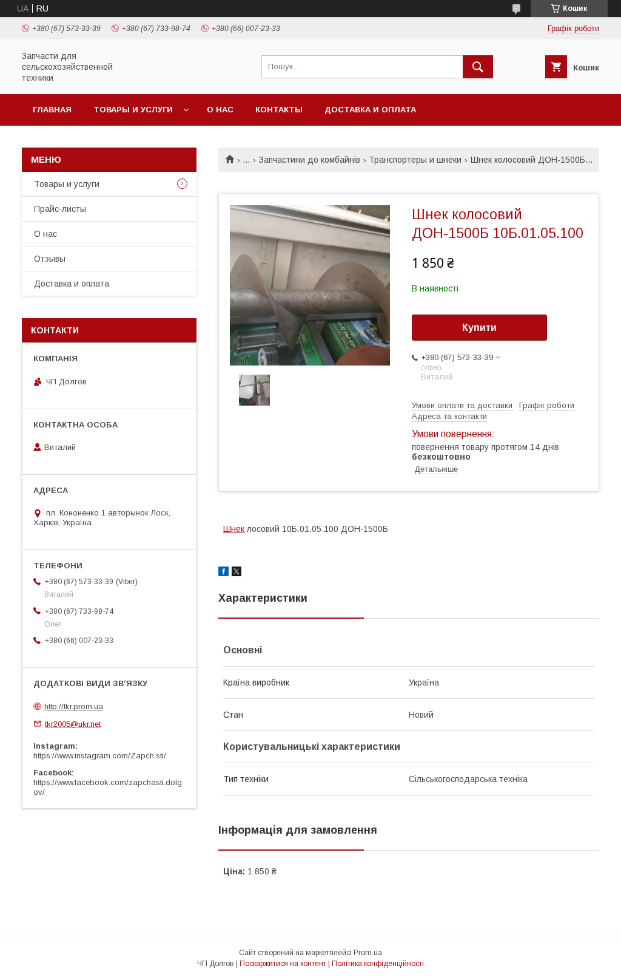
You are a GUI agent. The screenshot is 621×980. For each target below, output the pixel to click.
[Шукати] (478, 66)
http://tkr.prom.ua (73, 706)
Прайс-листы (60, 209)
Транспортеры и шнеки (415, 160)
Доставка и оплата (370, 109)
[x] (236, 573)
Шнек (233, 529)
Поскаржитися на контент (283, 963)
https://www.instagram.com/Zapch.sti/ (99, 755)
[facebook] (223, 573)
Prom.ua (368, 952)
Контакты (279, 109)
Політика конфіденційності (378, 963)
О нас (220, 109)
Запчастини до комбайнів (309, 160)
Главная (52, 109)
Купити (479, 327)
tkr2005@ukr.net (73, 723)
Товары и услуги (133, 109)
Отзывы (49, 259)
